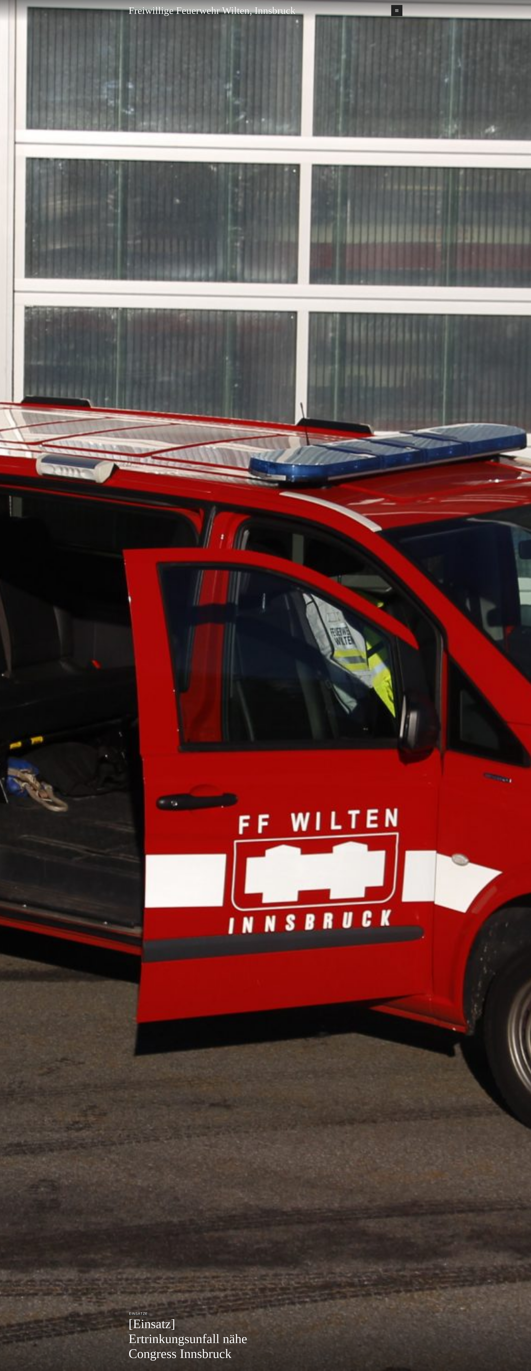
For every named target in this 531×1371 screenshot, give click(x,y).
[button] (396, 10)
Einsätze (138, 1313)
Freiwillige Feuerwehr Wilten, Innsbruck (212, 10)
